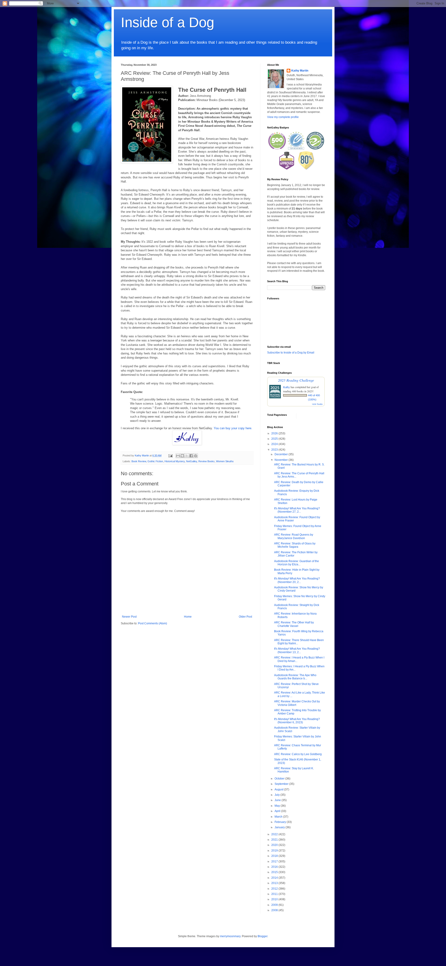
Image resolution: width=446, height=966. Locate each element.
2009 (275, 905)
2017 (275, 861)
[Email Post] (170, 455)
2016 (275, 866)
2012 (275, 888)
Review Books (206, 461)
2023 (275, 449)
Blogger (262, 936)
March (279, 816)
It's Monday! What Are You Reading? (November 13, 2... (297, 650)
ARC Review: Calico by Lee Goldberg (298, 754)
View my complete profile (283, 117)
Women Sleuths (225, 461)
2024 (275, 444)
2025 (275, 438)
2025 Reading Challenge (296, 380)
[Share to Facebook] (191, 455)
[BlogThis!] (182, 455)
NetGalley (191, 461)
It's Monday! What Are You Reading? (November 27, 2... (297, 510)
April (278, 811)
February (281, 822)
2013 (275, 883)
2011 (275, 894)
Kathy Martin (299, 70)
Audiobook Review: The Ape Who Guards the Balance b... (295, 677)
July (277, 794)
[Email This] (178, 455)
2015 (275, 872)
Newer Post (129, 616)
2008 (275, 910)
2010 (275, 899)
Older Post (245, 616)
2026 (275, 433)
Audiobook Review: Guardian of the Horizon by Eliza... (296, 563)
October (280, 778)
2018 (275, 856)
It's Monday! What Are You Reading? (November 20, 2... (297, 580)
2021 (275, 839)
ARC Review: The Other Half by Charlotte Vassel (294, 624)
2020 (275, 845)
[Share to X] (186, 455)
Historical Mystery (174, 461)
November (282, 460)
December (282, 454)
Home (188, 616)
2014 (275, 877)
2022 (275, 834)
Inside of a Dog (167, 22)
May (278, 805)
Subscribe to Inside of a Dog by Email (290, 352)
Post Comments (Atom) (152, 623)
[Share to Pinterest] (195, 455)
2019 (275, 850)
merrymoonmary (230, 936)
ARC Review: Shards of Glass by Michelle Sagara (294, 545)
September (282, 784)
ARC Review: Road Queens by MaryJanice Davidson (293, 536)
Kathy (286, 387)
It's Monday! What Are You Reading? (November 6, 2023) (297, 720)
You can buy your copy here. (233, 428)
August (279, 789)
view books (317, 404)
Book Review (138, 461)
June (278, 800)
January (280, 827)
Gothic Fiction (155, 461)
